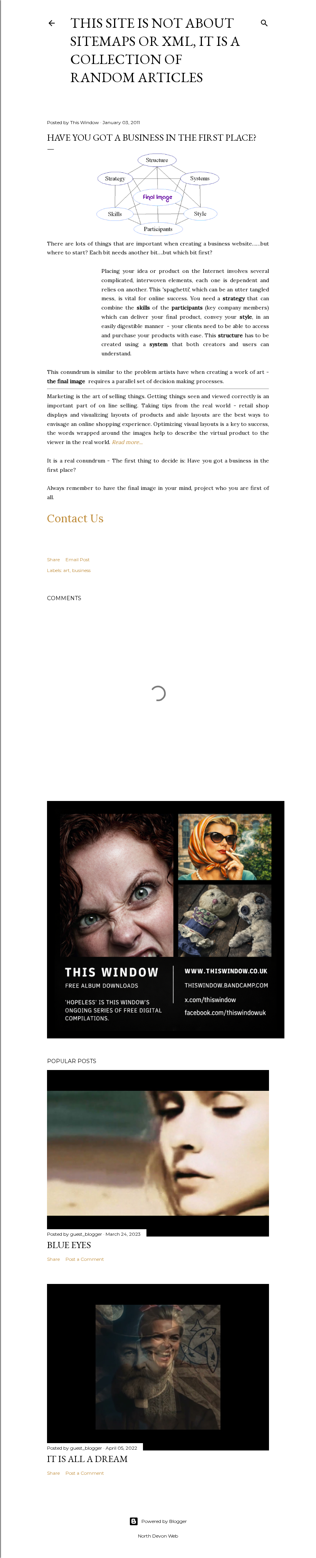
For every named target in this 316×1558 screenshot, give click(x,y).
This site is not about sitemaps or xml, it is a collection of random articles (155, 50)
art (66, 570)
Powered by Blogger (164, 1521)
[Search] (264, 21)
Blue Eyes (69, 1245)
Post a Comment (85, 1259)
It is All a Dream (87, 1459)
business (81, 570)
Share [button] (53, 559)
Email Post (78, 559)
